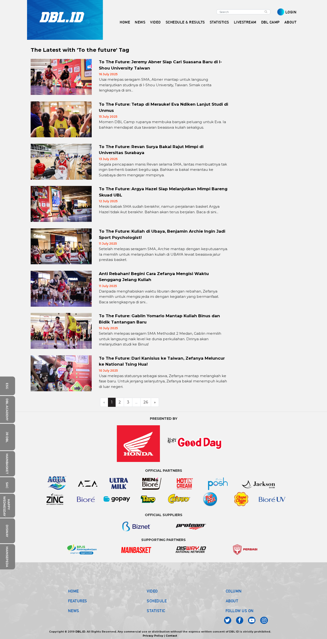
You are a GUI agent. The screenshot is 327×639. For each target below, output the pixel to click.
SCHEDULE (157, 601)
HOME (125, 22)
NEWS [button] (140, 22)
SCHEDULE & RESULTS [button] (185, 22)
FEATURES (77, 601)
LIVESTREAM (245, 22)
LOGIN (291, 12)
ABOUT (232, 601)
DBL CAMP (270, 22)
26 (145, 402)
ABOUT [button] (290, 22)
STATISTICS (219, 22)
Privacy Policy (153, 635)
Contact (171, 635)
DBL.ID (80, 631)
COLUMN (234, 591)
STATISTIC (156, 610)
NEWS (73, 610)
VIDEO (155, 22)
